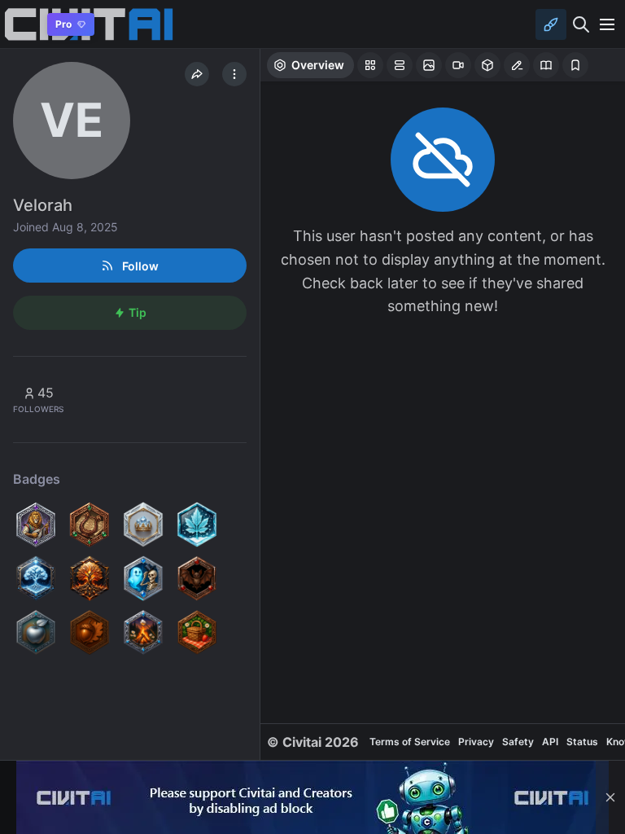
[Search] (581, 24)
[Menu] (607, 24)
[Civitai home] (20, 24)
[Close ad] (610, 797)
